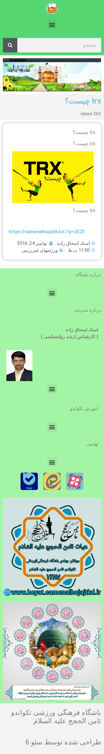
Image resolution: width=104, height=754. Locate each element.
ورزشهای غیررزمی (39, 250)
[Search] (10, 45)
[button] (52, 24)
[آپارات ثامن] (74, 481)
